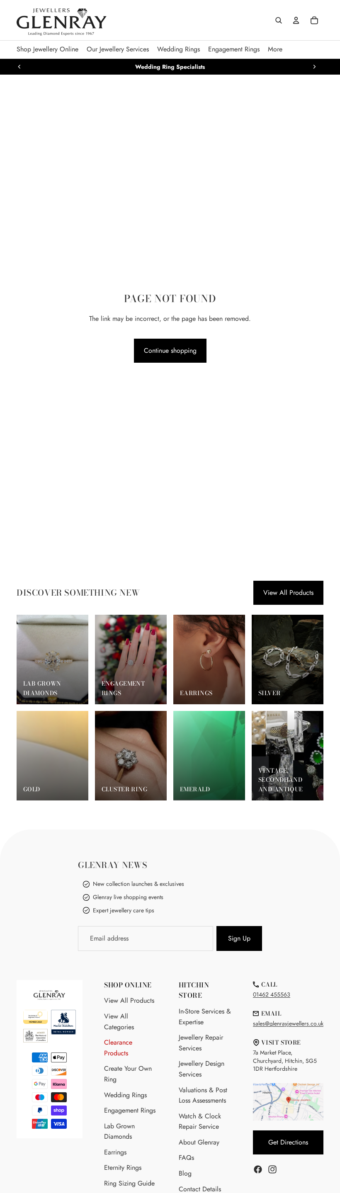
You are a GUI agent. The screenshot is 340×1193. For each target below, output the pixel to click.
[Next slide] (314, 67)
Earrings (115, 1152)
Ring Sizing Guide (129, 1183)
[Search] (279, 20)
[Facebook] (258, 1169)
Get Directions (288, 1142)
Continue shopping (170, 350)
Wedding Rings (125, 1095)
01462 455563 (271, 994)
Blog (185, 1173)
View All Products (288, 592)
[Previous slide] (19, 67)
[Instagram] (272, 1169)
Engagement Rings (129, 1110)
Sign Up (239, 938)
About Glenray (199, 1142)
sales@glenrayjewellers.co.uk (288, 1023)
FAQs (186, 1157)
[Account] (296, 20)
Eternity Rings (122, 1167)
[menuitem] (275, 49)
